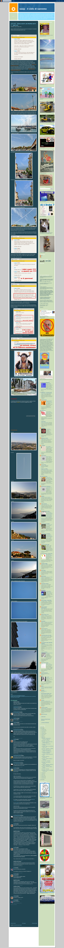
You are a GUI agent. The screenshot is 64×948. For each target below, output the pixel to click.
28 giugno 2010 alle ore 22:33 (18, 879)
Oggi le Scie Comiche (44, 662)
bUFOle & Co (43, 410)
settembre (43, 733)
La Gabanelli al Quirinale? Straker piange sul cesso (48, 592)
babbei (42, 608)
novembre (43, 730)
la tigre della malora (17, 755)
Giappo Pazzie (43, 455)
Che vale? (42, 465)
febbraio (43, 776)
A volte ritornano (43, 584)
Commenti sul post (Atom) (18, 925)
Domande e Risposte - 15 (45, 615)
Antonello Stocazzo (44, 672)
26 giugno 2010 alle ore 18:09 (18, 728)
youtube (18, 697)
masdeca (42, 496)
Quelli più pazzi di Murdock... (46, 486)
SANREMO (30, 696)
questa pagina (16, 802)
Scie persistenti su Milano (45, 523)
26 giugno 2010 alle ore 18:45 (18, 738)
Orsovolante (43, 621)
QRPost (42, 673)
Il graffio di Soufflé (44, 707)
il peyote (42, 700)
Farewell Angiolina (44, 708)
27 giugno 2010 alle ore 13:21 (18, 830)
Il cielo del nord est (44, 628)
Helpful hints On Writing (44, 564)
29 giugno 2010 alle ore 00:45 (18, 885)
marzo (43, 775)
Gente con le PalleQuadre (45, 382)
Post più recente (13, 923)
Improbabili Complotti (44, 583)
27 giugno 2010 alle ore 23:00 (18, 860)
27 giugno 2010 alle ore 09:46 (18, 814)
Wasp (14, 739)
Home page (24, 923)
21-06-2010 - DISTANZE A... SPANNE (47, 748)
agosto (43, 734)
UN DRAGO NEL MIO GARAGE (46, 497)
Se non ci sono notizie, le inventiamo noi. (49, 664)
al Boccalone (43, 716)
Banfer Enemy (43, 576)
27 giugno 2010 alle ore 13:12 (18, 822)
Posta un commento (14, 904)
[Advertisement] (20, 914)
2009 (42, 779)
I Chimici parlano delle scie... (45, 504)
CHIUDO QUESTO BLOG (45, 644)
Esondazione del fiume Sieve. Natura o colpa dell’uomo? (49, 555)
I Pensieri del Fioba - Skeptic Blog (46, 553)
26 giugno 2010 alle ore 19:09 (18, 754)
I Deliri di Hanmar (44, 503)
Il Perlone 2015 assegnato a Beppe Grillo (49, 478)
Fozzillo (15, 768)
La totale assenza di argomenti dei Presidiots (49, 488)
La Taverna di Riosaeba (45, 722)
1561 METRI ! (43, 590)
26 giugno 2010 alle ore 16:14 (18, 717)
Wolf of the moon (44, 714)
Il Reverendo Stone (17, 729)
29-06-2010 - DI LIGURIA (45, 740)
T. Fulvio (15, 722)
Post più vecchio (34, 923)
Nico (14, 867)
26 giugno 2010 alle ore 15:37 (18, 711)
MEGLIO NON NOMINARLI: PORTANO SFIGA (23, 696)
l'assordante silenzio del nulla (46, 635)
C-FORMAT (43, 445)
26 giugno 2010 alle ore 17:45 (18, 721)
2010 (42, 728)
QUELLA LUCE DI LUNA (45, 544)
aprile (43, 774)
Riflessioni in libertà (44, 438)
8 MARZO (47, 545)
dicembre (43, 729)
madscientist (16, 707)
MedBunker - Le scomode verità (46, 392)
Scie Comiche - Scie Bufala (45, 533)
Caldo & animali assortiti (44, 422)
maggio (43, 772)
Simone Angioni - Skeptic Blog (46, 600)
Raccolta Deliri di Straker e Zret (46, 693)
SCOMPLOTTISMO (44, 563)
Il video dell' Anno (43, 571)
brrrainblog (43, 428)
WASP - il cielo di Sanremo (33, 9)
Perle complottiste (44, 476)
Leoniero (41, 255)
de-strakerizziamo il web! (45, 511)
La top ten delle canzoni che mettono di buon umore (49, 412)
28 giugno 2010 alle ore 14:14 (18, 866)
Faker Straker (43, 570)
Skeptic (15, 718)
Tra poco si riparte (44, 629)
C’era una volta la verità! (44, 694)
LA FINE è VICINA (16, 696)
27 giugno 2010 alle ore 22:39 (18, 846)
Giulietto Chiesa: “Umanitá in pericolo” (46, 469)
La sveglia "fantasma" (44, 601)
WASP (16, 697)
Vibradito (42, 690)
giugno (43, 737)
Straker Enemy (43, 464)
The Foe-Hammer (16, 712)
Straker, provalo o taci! (45, 614)
